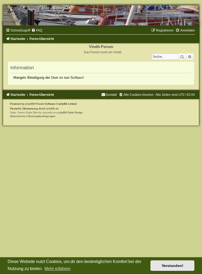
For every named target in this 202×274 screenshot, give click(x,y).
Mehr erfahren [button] (57, 268)
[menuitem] (36, 30)
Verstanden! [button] (172, 266)
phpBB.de (52, 108)
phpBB (29, 103)
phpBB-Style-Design (70, 112)
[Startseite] (101, 15)
